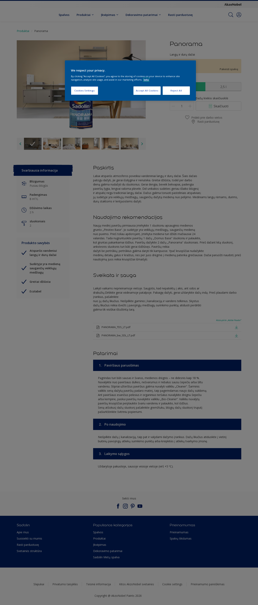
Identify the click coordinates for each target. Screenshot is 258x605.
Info (146, 79)
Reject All (176, 90)
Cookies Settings (84, 90)
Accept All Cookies (147, 90)
